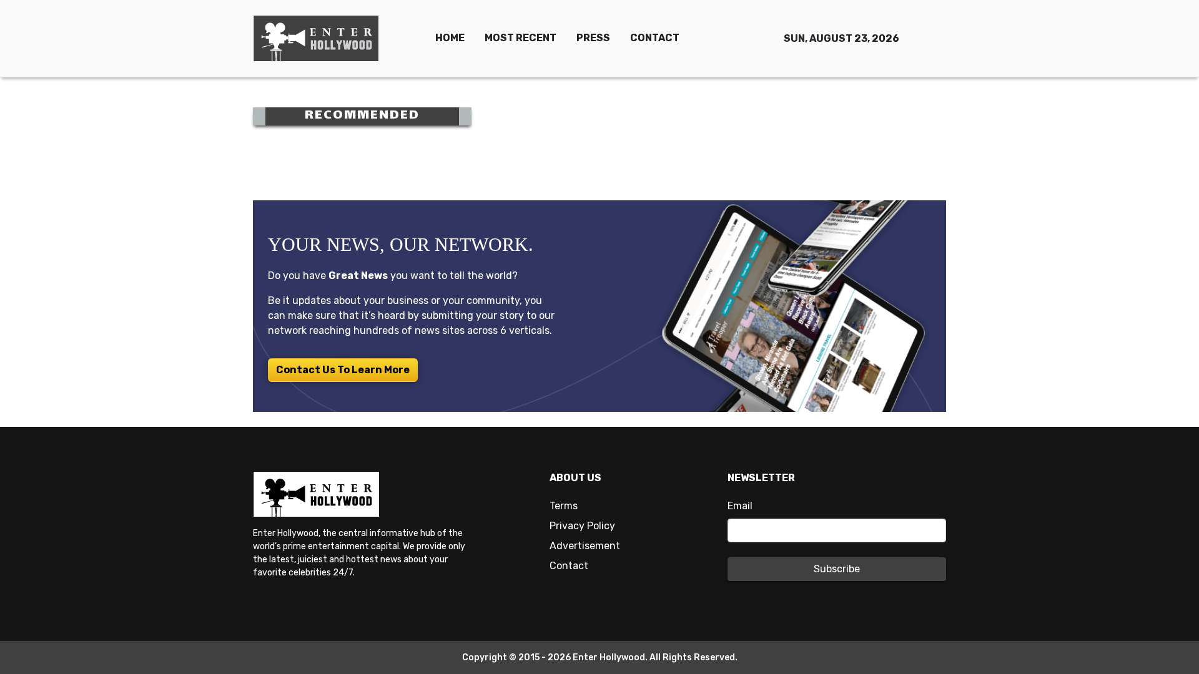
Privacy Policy (582, 526)
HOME (450, 38)
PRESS (593, 38)
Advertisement (585, 546)
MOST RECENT (520, 38)
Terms (564, 506)
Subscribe (837, 569)
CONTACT (654, 38)
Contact (569, 566)
